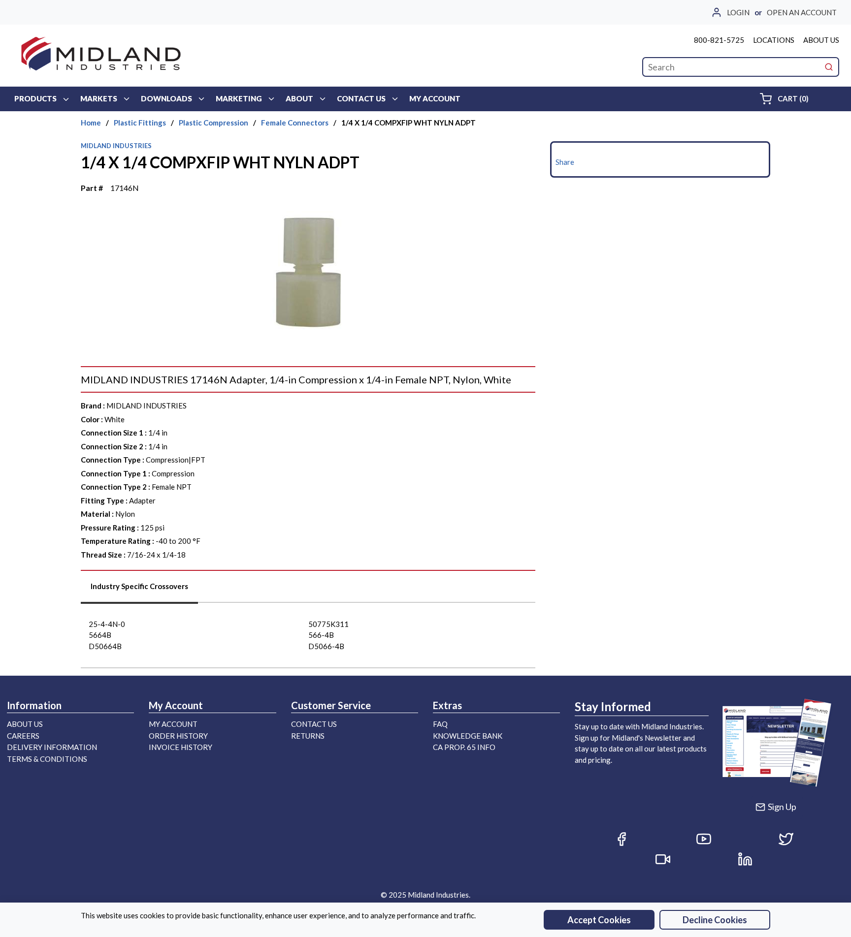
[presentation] (139, 590)
